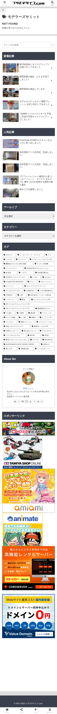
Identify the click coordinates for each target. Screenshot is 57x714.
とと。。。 (28, 388)
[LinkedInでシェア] (35, 687)
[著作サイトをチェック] (15, 401)
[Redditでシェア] (35, 679)
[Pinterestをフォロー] (34, 401)
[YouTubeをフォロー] (30, 401)
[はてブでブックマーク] (47, 679)
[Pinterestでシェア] (22, 687)
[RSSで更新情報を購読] (42, 401)
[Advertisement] (28, 664)
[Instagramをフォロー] (26, 401)
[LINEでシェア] (9, 687)
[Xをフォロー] (19, 401)
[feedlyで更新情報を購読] (38, 401)
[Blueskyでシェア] (35, 672)
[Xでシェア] (9, 672)
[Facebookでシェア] (9, 679)
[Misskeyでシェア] (47, 672)
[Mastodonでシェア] (22, 672)
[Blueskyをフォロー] (22, 401)
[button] (52, 44)
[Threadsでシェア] (22, 679)
